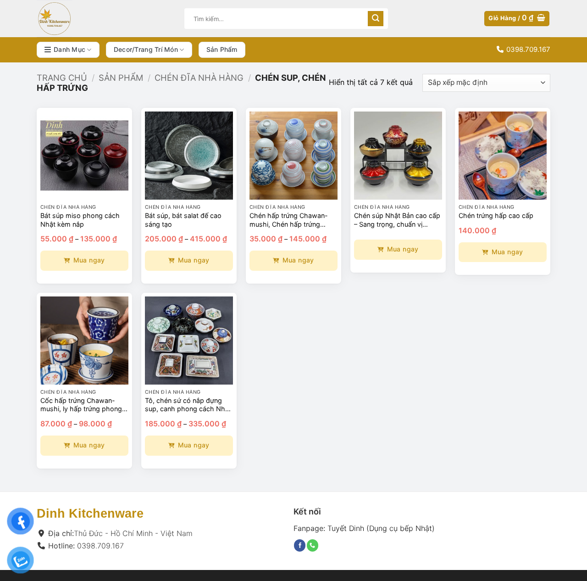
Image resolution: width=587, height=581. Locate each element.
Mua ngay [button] (507, 252)
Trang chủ (62, 78)
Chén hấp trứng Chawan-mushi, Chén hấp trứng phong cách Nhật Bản (288, 220)
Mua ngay (89, 260)
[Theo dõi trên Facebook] (299, 545)
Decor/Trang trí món (146, 49)
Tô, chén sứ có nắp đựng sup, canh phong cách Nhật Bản (188, 405)
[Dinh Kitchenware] (104, 18)
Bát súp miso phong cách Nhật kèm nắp (80, 220)
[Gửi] (375, 19)
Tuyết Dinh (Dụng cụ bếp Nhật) (381, 527)
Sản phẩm (222, 49)
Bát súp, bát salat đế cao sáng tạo (183, 220)
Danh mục (69, 49)
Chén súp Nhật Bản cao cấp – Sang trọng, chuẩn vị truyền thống (397, 220)
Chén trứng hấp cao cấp (496, 215)
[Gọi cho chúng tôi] (312, 545)
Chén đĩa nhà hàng (199, 78)
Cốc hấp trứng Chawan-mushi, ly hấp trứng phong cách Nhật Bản (81, 405)
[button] (516, 18)
